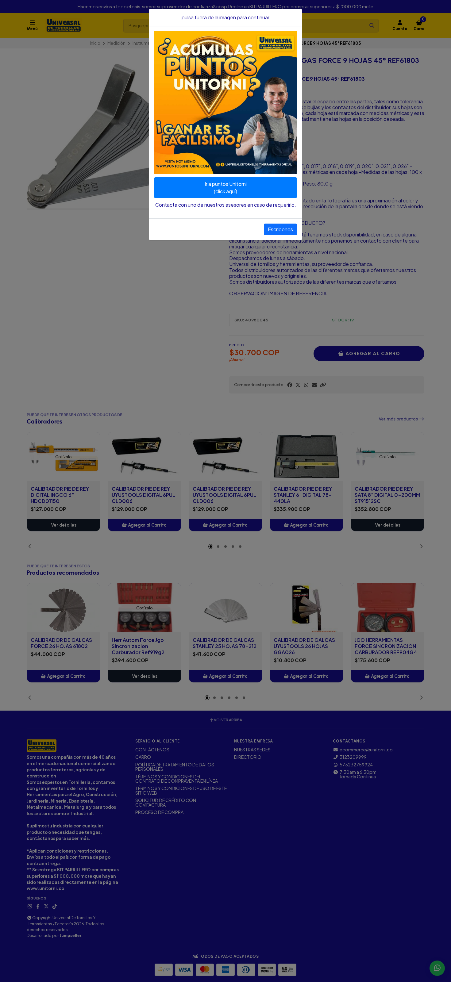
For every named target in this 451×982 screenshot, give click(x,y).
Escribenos (280, 229)
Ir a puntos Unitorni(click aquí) (226, 187)
